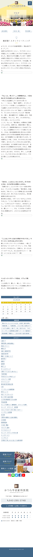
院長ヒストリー (5, 346)
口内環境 (3, 420)
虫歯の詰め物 (4, 353)
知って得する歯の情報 (7, 397)
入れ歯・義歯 (4, 425)
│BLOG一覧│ (16, 31)
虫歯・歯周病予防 (6, 351)
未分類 (3, 415)
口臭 (2, 387)
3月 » (6, 318)
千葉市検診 (4, 374)
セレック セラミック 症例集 (9, 407)
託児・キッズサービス (7, 394)
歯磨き (3, 361)
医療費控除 (4, 422)
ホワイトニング (5, 381)
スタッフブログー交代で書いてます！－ (12, 410)
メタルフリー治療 (6, 379)
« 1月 (2, 318)
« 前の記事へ (4, 31)
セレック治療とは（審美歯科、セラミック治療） (14, 404)
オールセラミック (6, 369)
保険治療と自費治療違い (7, 343)
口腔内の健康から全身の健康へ (9, 417)
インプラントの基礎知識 (7, 389)
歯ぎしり (3, 366)
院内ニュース (4, 392)
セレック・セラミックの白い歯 (9, 432)
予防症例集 (4, 402)
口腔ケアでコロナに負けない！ (9, 371)
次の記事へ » (28, 31)
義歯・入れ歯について (7, 356)
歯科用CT (3, 359)
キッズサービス (5, 435)
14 (7, 309)
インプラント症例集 (6, 412)
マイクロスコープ (6, 430)
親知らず (3, 348)
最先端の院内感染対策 (7, 384)
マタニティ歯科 (5, 427)
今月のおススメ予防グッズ (8, 376)
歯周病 (3, 364)
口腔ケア (3, 341)
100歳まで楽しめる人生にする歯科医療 (11, 440)
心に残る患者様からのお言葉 (9, 399)
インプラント (4, 438)
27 (3, 313)
